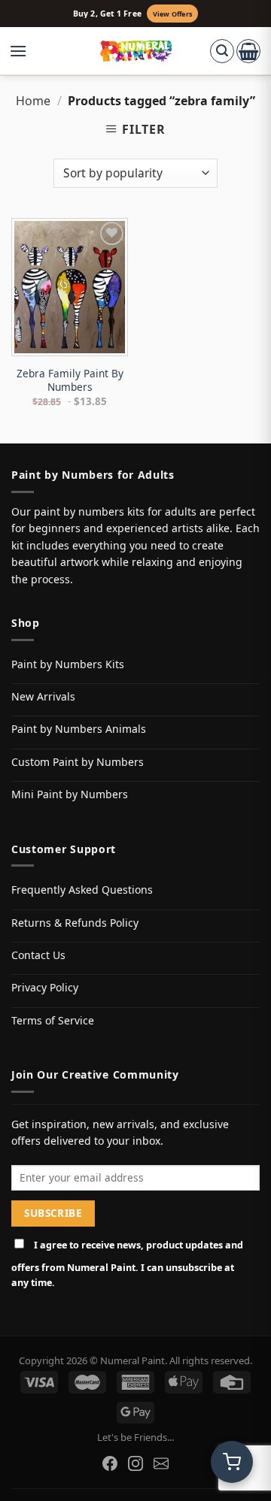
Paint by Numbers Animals (78, 729)
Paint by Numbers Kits (67, 664)
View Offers (172, 14)
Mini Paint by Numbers (69, 794)
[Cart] (248, 51)
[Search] (222, 51)
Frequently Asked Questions (82, 889)
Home (33, 100)
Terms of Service (52, 1020)
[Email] (161, 1463)
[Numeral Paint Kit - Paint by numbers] (136, 51)
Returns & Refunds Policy (75, 922)
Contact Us (38, 955)
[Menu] (25, 51)
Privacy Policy (44, 987)
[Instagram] (135, 1463)
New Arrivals (43, 696)
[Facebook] (109, 1463)
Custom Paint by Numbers (77, 762)
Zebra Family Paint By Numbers (70, 380)
